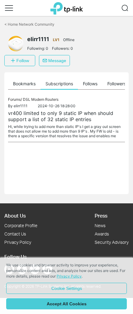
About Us (15, 215)
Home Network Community (29, 24)
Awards (102, 233)
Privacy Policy (17, 242)
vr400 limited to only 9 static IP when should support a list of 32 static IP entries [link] (60, 116)
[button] (9, 8)
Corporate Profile (20, 225)
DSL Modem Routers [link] (40, 99)
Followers (116, 83)
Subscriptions (59, 83)
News (100, 225)
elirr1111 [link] (21, 106)
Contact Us (15, 233)
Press (101, 215)
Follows (90, 83)
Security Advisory (112, 242)
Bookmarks (24, 83)
